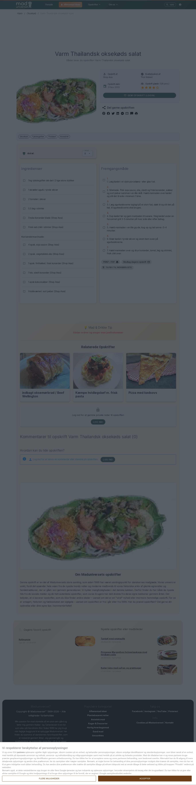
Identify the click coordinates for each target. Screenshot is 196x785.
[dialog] (98, 763)
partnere (21, 752)
